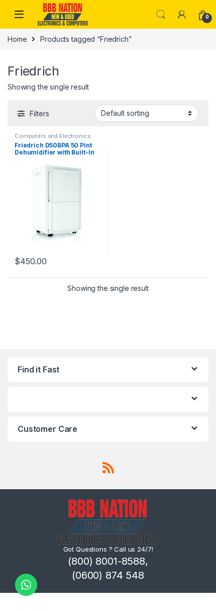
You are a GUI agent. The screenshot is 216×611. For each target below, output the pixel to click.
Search (160, 14)
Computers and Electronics (53, 135)
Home (17, 39)
